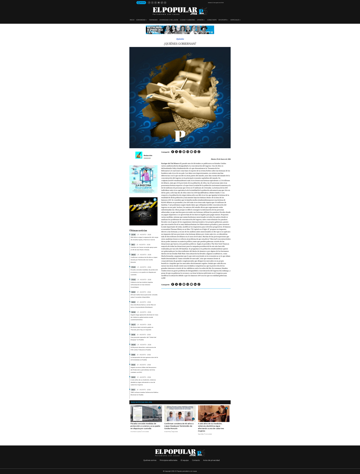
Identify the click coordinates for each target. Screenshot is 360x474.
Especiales (235, 20)
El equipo (185, 460)
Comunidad (140, 20)
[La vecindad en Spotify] (143, 179)
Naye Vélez (201, 434)
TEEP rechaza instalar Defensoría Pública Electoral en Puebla (144, 394)
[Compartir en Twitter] (176, 151)
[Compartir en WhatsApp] (180, 151)
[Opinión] (180, 30)
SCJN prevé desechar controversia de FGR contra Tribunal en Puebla (143, 349)
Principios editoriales (168, 460)
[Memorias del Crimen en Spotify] (143, 211)
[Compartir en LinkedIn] (195, 151)
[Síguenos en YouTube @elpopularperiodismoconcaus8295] (159, 2)
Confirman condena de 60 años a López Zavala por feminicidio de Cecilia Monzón (144, 260)
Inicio (132, 20)
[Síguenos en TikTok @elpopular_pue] (162, 2)
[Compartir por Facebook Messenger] (191, 151)
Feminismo (153, 20)
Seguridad (175, 431)
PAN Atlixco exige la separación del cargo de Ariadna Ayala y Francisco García (144, 238)
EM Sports (223, 20)
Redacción (148, 155)
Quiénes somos (149, 460)
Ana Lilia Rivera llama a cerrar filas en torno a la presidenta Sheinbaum (143, 306)
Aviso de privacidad (211, 460)
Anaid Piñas (167, 431)
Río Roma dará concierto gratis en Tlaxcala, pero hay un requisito (142, 328)
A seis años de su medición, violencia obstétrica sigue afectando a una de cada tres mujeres (143, 382)
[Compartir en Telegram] (183, 151)
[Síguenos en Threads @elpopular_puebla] (165, 2)
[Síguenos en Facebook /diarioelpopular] (149, 2)
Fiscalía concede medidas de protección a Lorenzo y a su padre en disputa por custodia (144, 272)
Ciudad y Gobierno (187, 20)
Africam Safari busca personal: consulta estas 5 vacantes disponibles (144, 296)
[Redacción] (138, 155)
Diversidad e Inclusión (168, 20)
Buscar (142, 2)
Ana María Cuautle (135, 431)
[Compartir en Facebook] (172, 151)
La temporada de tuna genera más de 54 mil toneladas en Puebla (144, 359)
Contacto (196, 460)
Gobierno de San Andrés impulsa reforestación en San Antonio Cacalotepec (142, 284)
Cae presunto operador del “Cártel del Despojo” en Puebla (143, 338)
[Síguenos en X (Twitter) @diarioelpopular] (152, 2)
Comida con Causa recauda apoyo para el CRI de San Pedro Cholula (144, 248)
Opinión (200, 20)
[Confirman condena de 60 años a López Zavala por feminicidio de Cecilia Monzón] (180, 413)
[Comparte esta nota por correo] (187, 151)
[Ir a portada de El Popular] (180, 11)
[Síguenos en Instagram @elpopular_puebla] (155, 2)
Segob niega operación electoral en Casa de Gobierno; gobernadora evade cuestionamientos (144, 317)
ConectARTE (212, 20)
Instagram (147, 158)
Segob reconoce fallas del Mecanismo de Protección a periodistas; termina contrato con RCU (143, 370)
